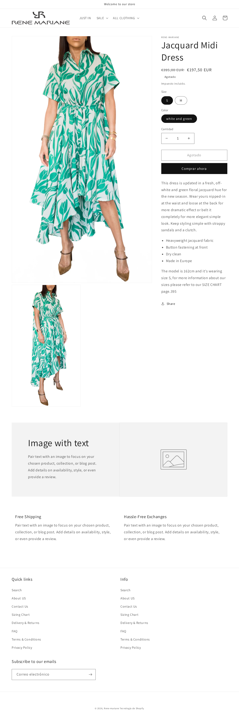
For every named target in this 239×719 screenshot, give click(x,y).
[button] (102, 18)
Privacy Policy (22, 647)
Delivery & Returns (25, 623)
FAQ (15, 631)
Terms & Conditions (26, 639)
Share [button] (171, 304)
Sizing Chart (21, 614)
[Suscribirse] (90, 674)
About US (19, 598)
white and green (179, 119)
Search (17, 590)
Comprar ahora (194, 168)
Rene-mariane (111, 708)
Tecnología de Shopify (132, 708)
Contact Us (20, 606)
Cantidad (167, 129)
